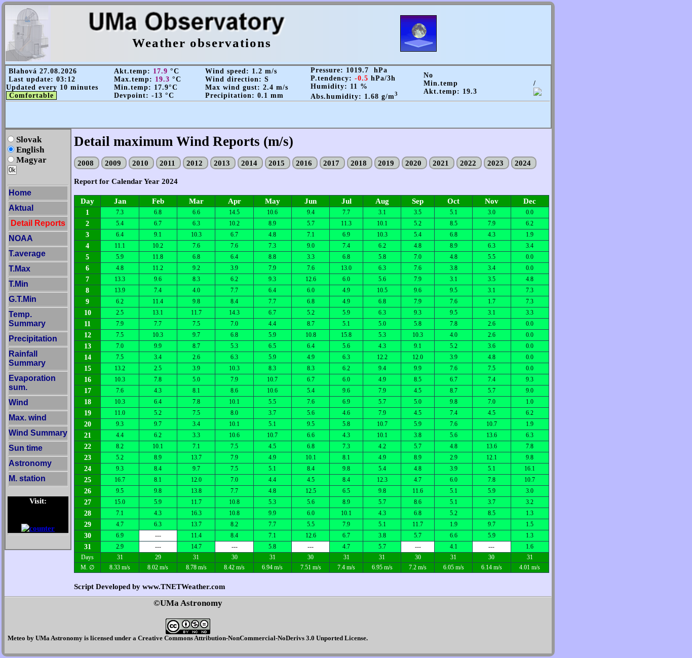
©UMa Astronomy (187, 603)
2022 (469, 163)
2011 (168, 163)
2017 (332, 163)
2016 (305, 163)
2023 (496, 163)
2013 (223, 163)
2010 (141, 163)
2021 (442, 163)
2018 (360, 163)
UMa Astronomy (59, 638)
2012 (195, 163)
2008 (87, 163)
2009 (114, 163)
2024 (524, 163)
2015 (277, 163)
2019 (387, 163)
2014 (250, 163)
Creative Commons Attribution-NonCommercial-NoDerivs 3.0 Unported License (252, 638)
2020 (414, 163)
